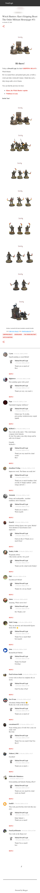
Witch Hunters (7, 337)
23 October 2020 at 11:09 (20, 401)
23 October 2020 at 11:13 (22, 411)
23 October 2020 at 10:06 (23, 379)
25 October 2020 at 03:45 (24, 699)
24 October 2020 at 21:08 (22, 658)
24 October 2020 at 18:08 (20, 649)
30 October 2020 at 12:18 (22, 840)
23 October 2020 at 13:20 (28, 468)
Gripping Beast (7, 334)
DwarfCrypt (9, 3)
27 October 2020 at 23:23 (21, 803)
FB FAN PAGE (14, 331)
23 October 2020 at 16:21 (26, 551)
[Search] (37, 3)
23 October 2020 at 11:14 (22, 388)
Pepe (10, 401)
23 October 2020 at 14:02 (22, 495)
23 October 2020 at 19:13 (22, 477)
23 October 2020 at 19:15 (22, 563)
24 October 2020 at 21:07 (22, 633)
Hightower (12, 378)
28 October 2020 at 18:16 (22, 815)
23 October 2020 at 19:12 (22, 450)
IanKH (11, 803)
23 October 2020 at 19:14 (22, 506)
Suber (11, 599)
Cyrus (11, 353)
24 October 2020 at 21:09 (22, 686)
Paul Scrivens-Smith (15, 674)
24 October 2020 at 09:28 (25, 622)
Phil (10, 576)
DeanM (11, 522)
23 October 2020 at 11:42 (23, 429)
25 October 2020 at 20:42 (22, 763)
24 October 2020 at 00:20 (20, 599)
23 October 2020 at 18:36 (19, 576)
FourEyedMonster (15, 830)
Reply (11, 374)
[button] (3, 26)
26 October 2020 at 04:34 (22, 788)
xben (10, 649)
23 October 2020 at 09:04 (20, 354)
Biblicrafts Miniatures (16, 776)
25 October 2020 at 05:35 (22, 711)
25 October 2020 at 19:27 (26, 753)
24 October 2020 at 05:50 (22, 608)
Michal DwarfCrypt (21, 360)
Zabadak (12, 495)
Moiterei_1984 (13, 753)
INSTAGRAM (26, 331)
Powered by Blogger (21, 890)
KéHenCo (12, 428)
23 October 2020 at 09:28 (22, 363)
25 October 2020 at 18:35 (27, 724)
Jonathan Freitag (14, 468)
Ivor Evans (12, 699)
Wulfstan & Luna (12, 93)
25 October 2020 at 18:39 (22, 738)
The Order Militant (30, 334)
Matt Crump (13, 622)
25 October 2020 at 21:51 (16, 778)
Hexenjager (18, 334)
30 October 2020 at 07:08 (28, 830)
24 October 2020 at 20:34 (30, 674)
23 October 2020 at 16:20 (21, 522)
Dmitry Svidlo (13, 551)
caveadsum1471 (14, 724)
